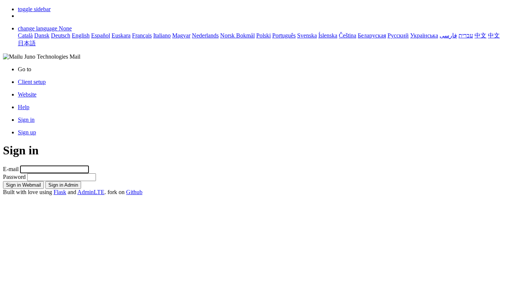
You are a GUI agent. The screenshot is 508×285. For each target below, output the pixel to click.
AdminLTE (91, 192)
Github (134, 192)
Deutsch (60, 35)
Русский (398, 35)
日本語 (27, 43)
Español (100, 35)
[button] (34, 9)
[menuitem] (261, 94)
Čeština (347, 35)
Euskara (121, 35)
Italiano (162, 35)
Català (25, 35)
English (81, 35)
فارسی (448, 35)
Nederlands (205, 35)
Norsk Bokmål (237, 35)
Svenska (307, 35)
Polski (263, 35)
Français (142, 35)
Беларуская (372, 35)
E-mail (11, 169)
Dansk (41, 35)
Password (14, 177)
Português (284, 35)
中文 (480, 35)
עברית (466, 35)
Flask (60, 192)
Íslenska (327, 35)
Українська (424, 35)
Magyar (181, 35)
